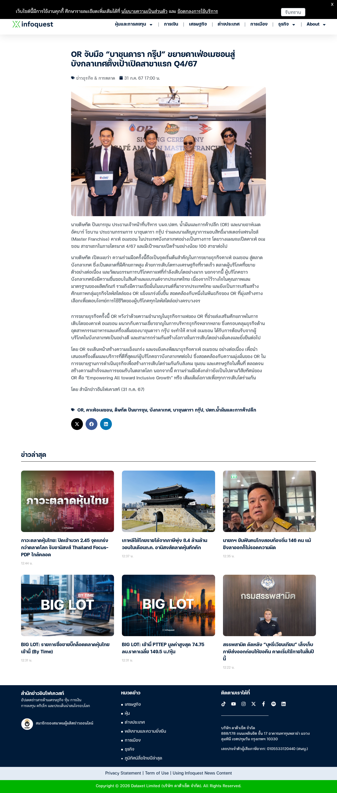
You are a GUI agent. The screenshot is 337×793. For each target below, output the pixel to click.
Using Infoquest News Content (202, 772)
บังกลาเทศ (160, 409)
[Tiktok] (223, 704)
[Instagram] (243, 704)
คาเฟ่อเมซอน (99, 409)
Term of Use (157, 772)
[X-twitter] (253, 704)
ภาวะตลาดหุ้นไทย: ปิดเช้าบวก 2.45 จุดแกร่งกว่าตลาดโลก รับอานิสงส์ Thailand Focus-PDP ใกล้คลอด (64, 548)
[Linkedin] (283, 704)
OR (80, 409)
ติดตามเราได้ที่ (235, 693)
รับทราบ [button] (293, 12)
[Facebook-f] (263, 704)
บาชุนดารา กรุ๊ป (188, 409)
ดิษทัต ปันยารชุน (131, 409)
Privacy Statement (123, 772)
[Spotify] (273, 704)
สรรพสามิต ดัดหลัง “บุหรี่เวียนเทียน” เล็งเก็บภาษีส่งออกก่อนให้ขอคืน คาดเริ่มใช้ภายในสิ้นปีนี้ (268, 652)
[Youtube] (233, 704)
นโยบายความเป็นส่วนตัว (144, 11)
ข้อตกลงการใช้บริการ (197, 11)
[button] (77, 424)
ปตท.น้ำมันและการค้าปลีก (231, 409)
